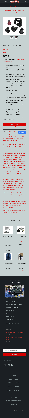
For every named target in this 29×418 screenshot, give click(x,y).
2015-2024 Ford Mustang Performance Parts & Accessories (10, 133)
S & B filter (20, 266)
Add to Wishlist (14, 127)
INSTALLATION (20, 59)
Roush (6, 49)
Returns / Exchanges (12, 307)
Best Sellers (14, 386)
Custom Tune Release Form (14, 304)
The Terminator (10, 327)
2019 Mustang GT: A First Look (14, 332)
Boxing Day (11, 134)
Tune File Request (11, 301)
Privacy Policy (10, 316)
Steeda (8, 247)
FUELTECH (13, 397)
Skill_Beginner (6, 140)
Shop (14, 375)
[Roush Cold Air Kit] (14, 26)
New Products (13, 383)
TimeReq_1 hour (13, 140)
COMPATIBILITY (8, 61)
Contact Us (9, 319)
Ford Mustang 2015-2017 (18, 10)
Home (5, 10)
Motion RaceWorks (13, 401)
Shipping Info (10, 310)
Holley (14, 393)
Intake (9, 10)
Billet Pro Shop (14, 390)
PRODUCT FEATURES (9, 59)
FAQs (7, 313)
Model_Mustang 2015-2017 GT (16, 138)
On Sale (14, 404)
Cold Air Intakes (11, 136)
